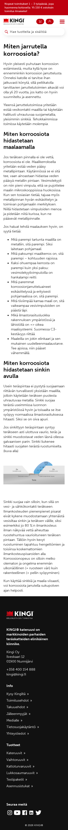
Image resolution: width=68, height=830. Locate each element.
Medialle (12, 720)
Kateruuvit (14, 753)
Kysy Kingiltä (16, 694)
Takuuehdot (15, 707)
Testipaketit (15, 779)
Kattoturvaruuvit (18, 766)
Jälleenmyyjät (16, 714)
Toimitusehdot (17, 700)
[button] (6, 31)
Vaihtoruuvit (15, 760)
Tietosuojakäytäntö (21, 727)
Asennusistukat (18, 786)
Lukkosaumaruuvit (20, 773)
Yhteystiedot (16, 733)
